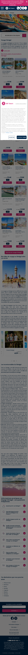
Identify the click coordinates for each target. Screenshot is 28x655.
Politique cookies (9, 132)
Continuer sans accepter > (21, 103)
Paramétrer (11, 137)
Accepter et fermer (21, 137)
